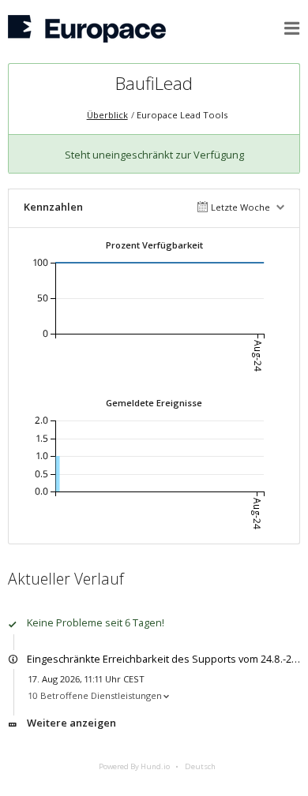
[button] (292, 28)
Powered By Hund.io (134, 766)
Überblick (107, 115)
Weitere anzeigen (71, 723)
